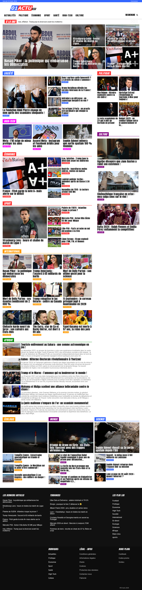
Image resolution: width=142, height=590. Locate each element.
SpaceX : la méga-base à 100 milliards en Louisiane (119, 456)
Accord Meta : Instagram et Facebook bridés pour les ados (46, 143)
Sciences (110, 460)
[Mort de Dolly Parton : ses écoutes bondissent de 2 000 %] (17, 289)
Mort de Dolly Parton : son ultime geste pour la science (77, 273)
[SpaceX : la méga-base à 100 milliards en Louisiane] (100, 458)
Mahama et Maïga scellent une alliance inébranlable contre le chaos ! (55, 388)
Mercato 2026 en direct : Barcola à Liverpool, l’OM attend (69, 524)
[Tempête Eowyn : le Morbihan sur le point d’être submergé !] (8, 468)
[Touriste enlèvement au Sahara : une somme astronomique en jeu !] (12, 349)
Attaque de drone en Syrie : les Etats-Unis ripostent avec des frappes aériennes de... (70, 447)
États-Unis (6, 279)
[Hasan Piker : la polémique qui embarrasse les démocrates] (37, 46)
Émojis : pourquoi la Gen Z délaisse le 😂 (66, 504)
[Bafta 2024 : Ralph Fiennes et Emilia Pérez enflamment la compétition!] (118, 214)
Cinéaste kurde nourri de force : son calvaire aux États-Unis (16, 329)
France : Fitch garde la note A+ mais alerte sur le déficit (22, 192)
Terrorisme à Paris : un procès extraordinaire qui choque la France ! (76, 111)
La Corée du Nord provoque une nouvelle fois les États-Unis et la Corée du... (75, 468)
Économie (6, 196)
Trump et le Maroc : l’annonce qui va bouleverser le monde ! (54, 373)
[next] (136, 21)
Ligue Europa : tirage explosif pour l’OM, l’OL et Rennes (75, 240)
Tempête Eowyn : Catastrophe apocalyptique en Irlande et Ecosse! (28, 457)
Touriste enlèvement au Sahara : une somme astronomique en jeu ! (55, 346)
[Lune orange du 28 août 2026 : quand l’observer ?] (100, 477)
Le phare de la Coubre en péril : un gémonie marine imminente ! (22, 449)
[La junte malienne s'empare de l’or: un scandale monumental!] (12, 408)
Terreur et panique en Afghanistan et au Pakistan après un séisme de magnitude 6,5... (76, 479)
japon (66, 332)
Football (6, 246)
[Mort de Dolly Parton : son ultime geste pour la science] (77, 262)
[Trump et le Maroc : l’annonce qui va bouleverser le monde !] (12, 378)
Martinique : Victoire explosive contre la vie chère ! (106, 95)
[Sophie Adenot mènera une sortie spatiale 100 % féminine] (77, 131)
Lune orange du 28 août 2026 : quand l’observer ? (120, 475)
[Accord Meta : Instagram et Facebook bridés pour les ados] (47, 131)
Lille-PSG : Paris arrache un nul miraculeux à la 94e (37, 22)
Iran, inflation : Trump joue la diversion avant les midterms (75, 159)
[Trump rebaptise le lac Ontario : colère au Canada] (47, 289)
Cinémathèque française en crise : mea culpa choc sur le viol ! (116, 195)
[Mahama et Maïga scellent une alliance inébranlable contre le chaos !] (12, 391)
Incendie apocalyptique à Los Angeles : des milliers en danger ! (29, 476)
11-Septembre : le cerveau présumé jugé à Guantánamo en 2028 (77, 301)
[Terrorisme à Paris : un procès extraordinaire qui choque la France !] (54, 112)
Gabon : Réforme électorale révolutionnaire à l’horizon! (51, 359)
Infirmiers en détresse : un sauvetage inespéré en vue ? (75, 99)
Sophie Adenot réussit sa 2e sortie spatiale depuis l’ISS (115, 449)
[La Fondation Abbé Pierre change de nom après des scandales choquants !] (25, 92)
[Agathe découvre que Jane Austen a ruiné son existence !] (118, 149)
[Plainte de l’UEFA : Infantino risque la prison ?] (122, 35)
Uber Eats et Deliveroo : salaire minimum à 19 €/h (69, 500)
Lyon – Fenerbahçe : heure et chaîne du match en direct (69, 513)
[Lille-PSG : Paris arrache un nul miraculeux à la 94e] (54, 232)
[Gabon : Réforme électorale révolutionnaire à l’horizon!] (12, 364)
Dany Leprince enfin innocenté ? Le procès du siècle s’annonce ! (76, 78)
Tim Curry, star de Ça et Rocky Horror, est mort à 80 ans (46, 329)
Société (6, 115)
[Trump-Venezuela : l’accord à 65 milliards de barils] (88, 58)
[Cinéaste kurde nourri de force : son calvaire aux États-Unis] (17, 317)
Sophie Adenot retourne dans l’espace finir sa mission (119, 465)
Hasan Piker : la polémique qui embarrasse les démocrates (17, 273)
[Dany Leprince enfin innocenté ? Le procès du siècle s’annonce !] (54, 81)
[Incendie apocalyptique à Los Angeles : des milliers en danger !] (8, 478)
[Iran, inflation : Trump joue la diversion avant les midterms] (54, 162)
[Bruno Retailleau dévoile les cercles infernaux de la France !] (54, 91)
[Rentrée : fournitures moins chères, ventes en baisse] (54, 172)
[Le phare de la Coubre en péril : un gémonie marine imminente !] (25, 437)
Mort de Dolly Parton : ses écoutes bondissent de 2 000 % (17, 301)
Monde (63, 462)
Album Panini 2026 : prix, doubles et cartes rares (69, 508)
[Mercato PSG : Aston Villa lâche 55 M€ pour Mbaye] (54, 221)
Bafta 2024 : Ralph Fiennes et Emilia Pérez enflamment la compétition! (116, 228)
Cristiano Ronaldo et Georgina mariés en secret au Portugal (69, 518)
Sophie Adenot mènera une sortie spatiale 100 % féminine (77, 143)
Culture (101, 167)
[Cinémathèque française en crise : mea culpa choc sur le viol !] (118, 181)
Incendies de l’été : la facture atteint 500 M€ (75, 190)
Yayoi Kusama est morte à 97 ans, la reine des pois (77, 328)
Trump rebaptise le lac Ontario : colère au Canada (47, 300)
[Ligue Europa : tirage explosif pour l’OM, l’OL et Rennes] (54, 242)
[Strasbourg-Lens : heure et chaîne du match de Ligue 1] (88, 35)
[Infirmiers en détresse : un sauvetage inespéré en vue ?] (54, 102)
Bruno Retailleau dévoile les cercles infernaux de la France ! (76, 89)
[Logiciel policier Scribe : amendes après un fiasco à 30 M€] (54, 182)
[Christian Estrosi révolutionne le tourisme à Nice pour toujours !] (129, 83)
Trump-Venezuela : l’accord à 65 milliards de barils (47, 273)
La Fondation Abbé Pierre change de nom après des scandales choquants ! (23, 111)
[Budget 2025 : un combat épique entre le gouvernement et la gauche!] (129, 109)
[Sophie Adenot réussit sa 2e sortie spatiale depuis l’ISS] (117, 437)
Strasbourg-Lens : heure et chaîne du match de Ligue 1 (23, 241)
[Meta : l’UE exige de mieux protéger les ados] (17, 131)
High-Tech (6, 146)
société (8, 73)
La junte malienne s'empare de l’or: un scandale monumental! (54, 403)
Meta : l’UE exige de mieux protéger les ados (17, 142)
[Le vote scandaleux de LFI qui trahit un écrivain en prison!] (107, 109)
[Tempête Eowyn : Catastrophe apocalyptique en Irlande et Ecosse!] (8, 458)
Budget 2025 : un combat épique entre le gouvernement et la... (128, 122)
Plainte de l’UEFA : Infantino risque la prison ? (74, 209)
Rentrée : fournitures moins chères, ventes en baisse (74, 170)
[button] (132, 15)
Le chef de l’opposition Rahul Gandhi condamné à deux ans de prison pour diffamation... (75, 457)
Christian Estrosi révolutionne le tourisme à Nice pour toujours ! (128, 96)
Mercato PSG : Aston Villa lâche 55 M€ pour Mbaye (76, 219)
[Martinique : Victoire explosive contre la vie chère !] (107, 83)
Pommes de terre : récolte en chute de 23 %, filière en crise (71, 530)
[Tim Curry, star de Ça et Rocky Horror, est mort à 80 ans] (47, 317)
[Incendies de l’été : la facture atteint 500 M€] (54, 193)
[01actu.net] (23, 8)
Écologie (18, 462)
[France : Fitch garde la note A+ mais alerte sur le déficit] (122, 58)
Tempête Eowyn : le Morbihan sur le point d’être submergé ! (29, 466)
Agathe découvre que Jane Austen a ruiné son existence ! (117, 162)
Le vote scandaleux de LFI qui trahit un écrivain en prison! (107, 121)
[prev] (132, 21)
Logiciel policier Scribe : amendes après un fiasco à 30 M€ (76, 181)
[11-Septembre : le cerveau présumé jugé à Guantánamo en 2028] (77, 289)
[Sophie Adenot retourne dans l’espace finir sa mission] (100, 467)
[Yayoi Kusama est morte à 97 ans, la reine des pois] (77, 317)
